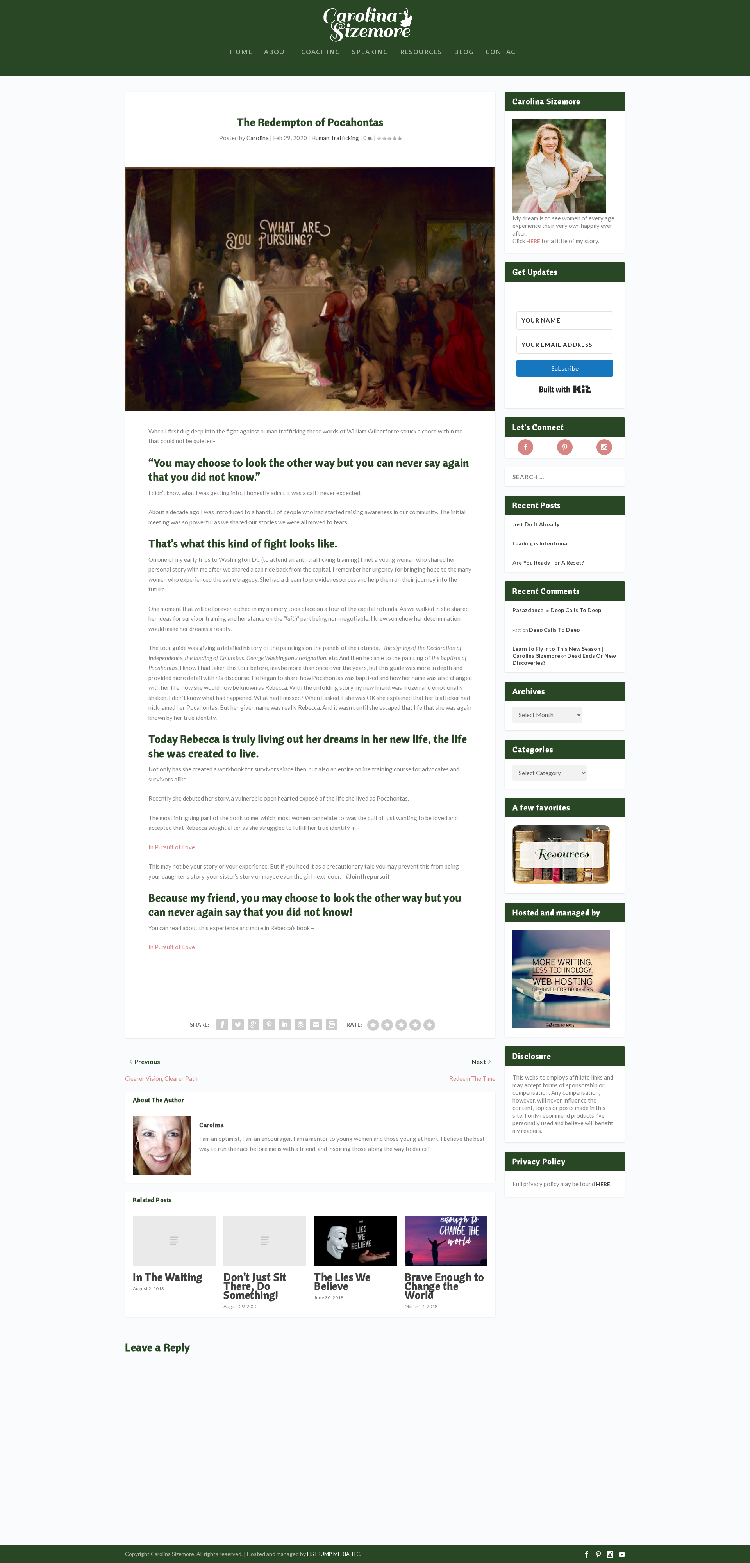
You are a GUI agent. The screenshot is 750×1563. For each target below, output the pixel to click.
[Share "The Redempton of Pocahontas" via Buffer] (300, 1024)
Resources (421, 52)
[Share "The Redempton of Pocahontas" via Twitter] (238, 1024)
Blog (464, 52)
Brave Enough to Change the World (444, 1286)
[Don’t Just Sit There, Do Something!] (264, 1240)
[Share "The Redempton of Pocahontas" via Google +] (253, 1024)
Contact (503, 52)
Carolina (257, 137)
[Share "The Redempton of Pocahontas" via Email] (316, 1024)
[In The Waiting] (174, 1240)
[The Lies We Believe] (355, 1240)
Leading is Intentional (540, 543)
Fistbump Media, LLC (333, 1554)
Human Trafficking (335, 137)
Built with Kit (565, 389)
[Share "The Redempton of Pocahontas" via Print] (331, 1024)
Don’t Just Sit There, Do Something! (254, 1286)
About (276, 52)
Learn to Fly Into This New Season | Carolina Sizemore (557, 652)
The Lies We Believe (342, 1281)
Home (241, 52)
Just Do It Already (535, 524)
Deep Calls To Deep (575, 610)
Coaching (320, 52)
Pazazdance (527, 610)
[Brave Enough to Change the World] (446, 1240)
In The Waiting (167, 1277)
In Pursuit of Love (171, 847)
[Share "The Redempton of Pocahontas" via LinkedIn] (285, 1024)
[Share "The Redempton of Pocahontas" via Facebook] (222, 1024)
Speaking (370, 52)
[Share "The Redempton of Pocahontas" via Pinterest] (269, 1024)
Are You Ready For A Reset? (548, 562)
